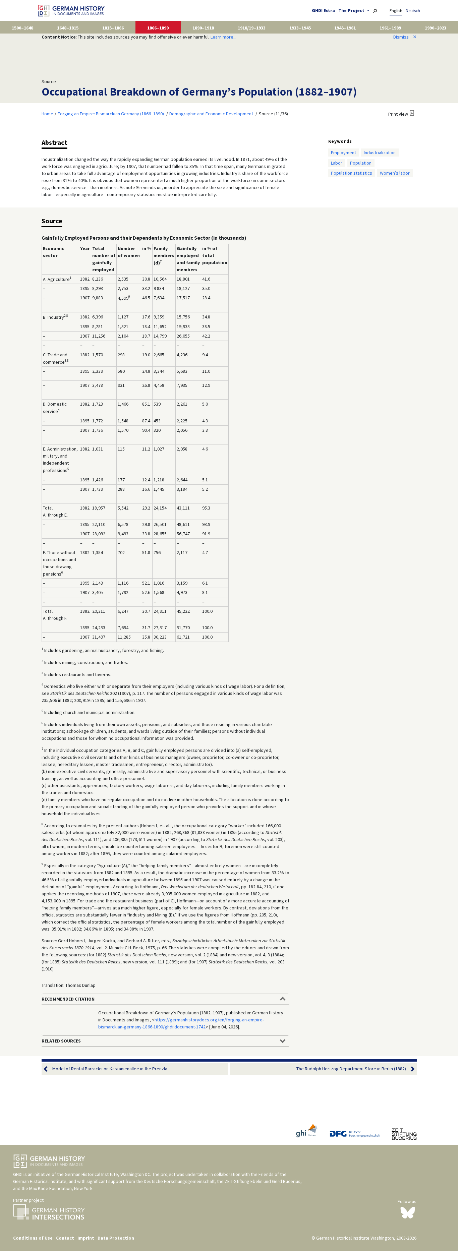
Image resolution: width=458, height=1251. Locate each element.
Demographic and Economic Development (211, 114)
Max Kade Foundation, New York (61, 1188)
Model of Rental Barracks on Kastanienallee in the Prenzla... (111, 1069)
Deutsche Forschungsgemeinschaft (179, 1181)
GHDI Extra (323, 10)
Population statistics (351, 173)
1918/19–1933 (252, 28)
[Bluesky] (407, 1212)
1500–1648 (22, 28)
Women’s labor (395, 173)
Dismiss (405, 37)
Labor (336, 163)
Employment (343, 153)
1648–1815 (67, 28)
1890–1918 (203, 28)
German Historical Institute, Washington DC (107, 1174)
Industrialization (380, 153)
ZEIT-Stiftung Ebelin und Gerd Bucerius (262, 1181)
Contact (65, 1238)
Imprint (85, 1238)
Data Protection (116, 1238)
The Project (351, 10)
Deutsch (413, 10)
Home (47, 114)
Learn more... (223, 37)
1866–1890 (158, 28)
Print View (398, 114)
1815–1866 (113, 28)
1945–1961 (345, 28)
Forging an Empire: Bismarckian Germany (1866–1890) (111, 114)
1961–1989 (390, 28)
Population (360, 163)
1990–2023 (435, 28)
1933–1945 (300, 28)
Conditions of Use (33, 1238)
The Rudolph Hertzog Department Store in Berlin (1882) (351, 1069)
